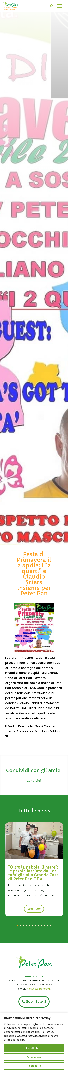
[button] (17, 925)
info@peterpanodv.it (38, 988)
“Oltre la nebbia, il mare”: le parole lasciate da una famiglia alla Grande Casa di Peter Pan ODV (33, 873)
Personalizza (34, 1057)
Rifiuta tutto (34, 1066)
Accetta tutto (34, 1048)
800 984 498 (36, 1001)
